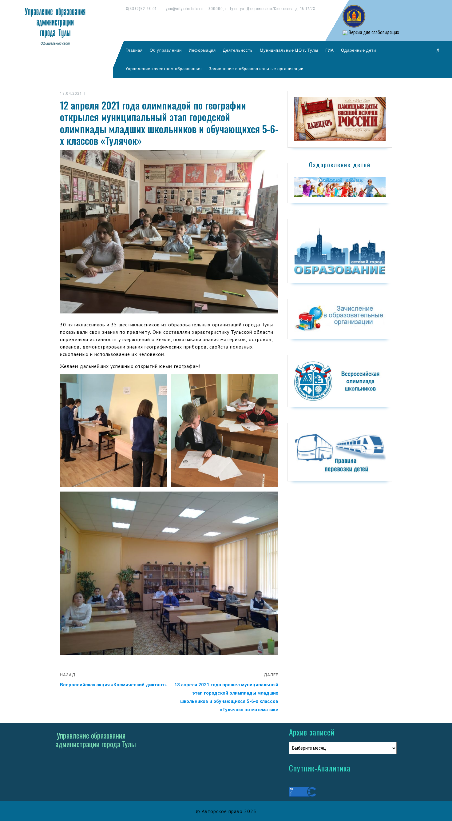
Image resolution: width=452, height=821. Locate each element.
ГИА (329, 50)
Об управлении (166, 50)
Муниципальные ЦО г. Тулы (289, 50)
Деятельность (238, 50)
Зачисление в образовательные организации (256, 68)
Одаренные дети (358, 50)
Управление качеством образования (163, 68)
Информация (202, 50)
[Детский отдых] (340, 186)
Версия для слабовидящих (373, 32)
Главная (134, 50)
